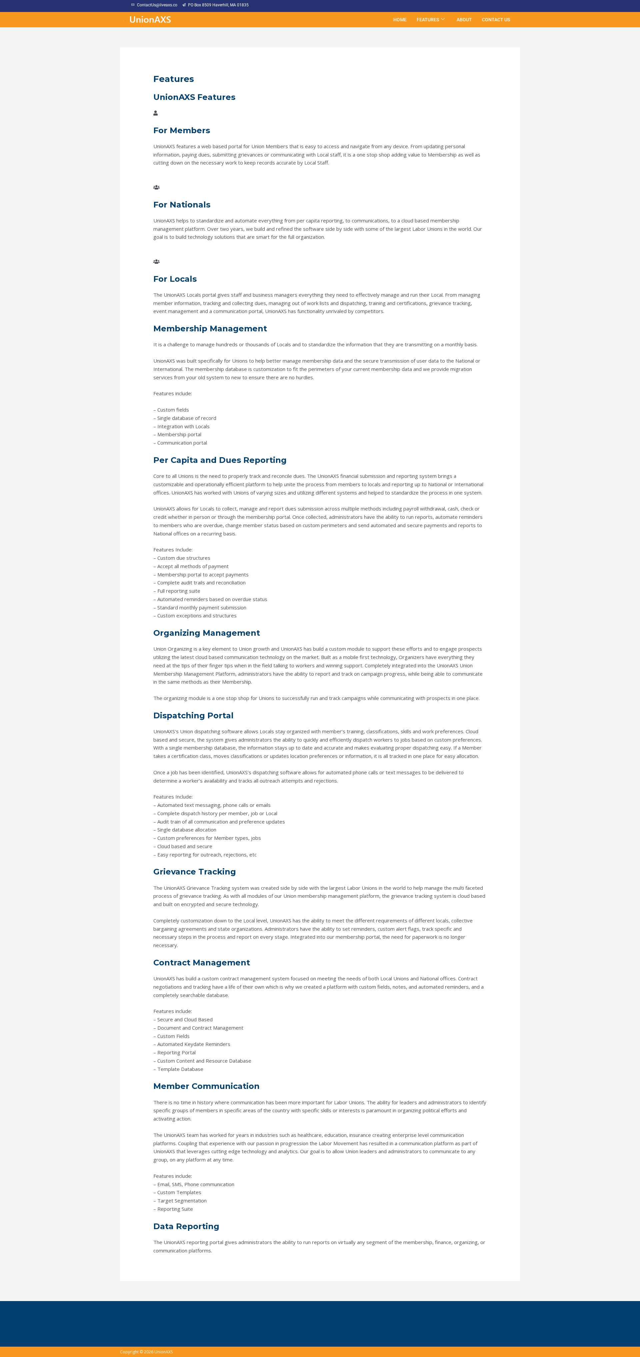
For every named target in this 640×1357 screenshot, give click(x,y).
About (464, 19)
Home (400, 19)
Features (428, 19)
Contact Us (496, 19)
